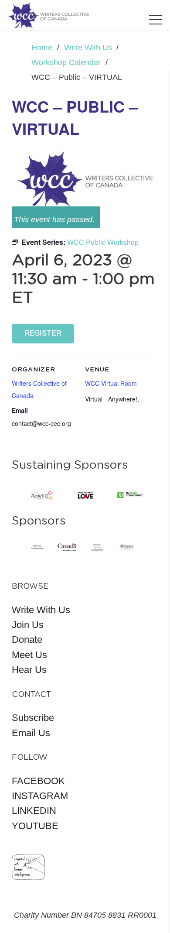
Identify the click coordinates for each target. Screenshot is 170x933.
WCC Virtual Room (111, 383)
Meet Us (29, 654)
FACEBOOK (38, 780)
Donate (27, 639)
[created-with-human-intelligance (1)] (28, 867)
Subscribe (33, 717)
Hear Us (29, 669)
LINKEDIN (34, 810)
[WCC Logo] (48, 15)
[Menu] (156, 19)
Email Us (31, 732)
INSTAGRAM (40, 795)
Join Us (28, 624)
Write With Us (41, 609)
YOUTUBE (35, 825)
